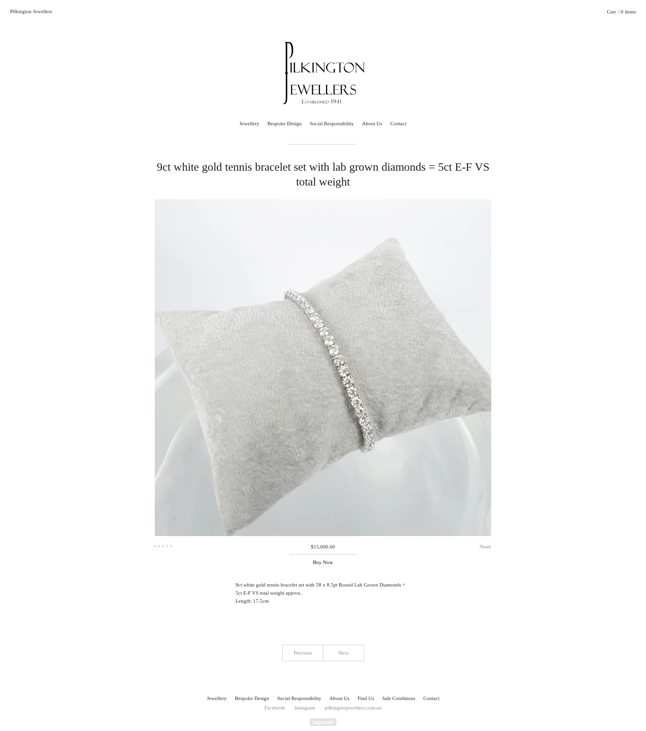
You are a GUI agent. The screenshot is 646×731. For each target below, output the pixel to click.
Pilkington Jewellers (31, 11)
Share (485, 546)
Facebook (274, 707)
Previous (303, 653)
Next (343, 653)
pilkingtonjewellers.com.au (353, 707)
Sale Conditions (398, 698)
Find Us (366, 698)
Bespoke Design (284, 123)
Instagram (304, 707)
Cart (621, 11)
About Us (372, 123)
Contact (398, 123)
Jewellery (249, 123)
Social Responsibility (332, 123)
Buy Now (323, 562)
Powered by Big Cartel (323, 722)
